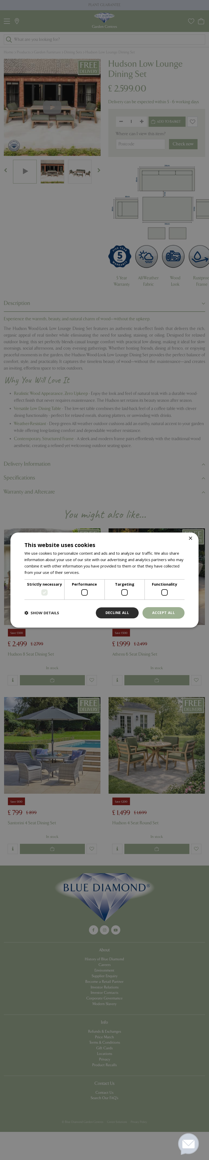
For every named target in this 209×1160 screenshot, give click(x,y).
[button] (41, 613)
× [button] (190, 538)
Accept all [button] (163, 612)
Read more (90, 572)
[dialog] (104, 580)
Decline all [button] (117, 612)
